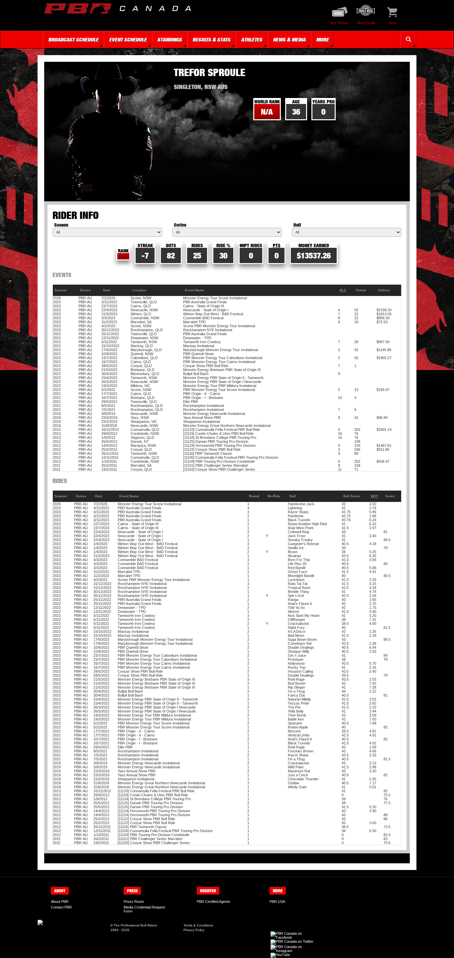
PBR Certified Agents (213, 902)
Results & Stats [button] (211, 39)
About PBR (59, 902)
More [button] (322, 39)
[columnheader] (65, 290)
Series (180, 225)
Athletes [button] (251, 39)
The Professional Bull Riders (135, 925)
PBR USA (277, 902)
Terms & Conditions (198, 925)
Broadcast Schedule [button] (73, 39)
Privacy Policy (193, 930)
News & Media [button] (289, 39)
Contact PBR (61, 907)
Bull (297, 225)
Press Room (134, 902)
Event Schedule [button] (128, 39)
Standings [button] (169, 39)
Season (61, 225)
